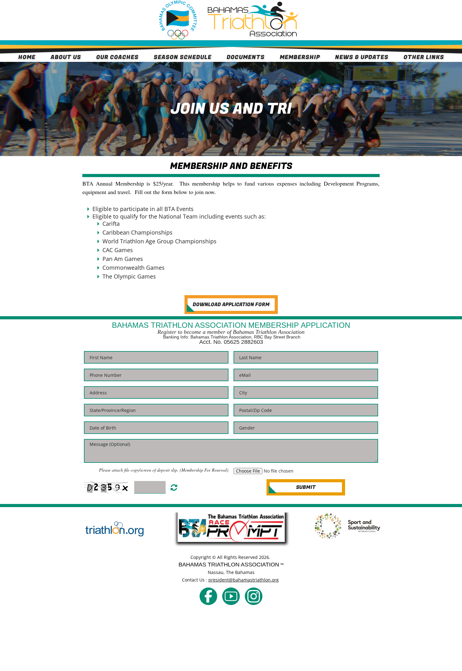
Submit (306, 487)
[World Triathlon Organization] (114, 529)
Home (27, 57)
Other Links (424, 57)
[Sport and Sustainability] (347, 525)
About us (66, 57)
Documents (246, 57)
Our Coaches (117, 57)
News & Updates (361, 57)
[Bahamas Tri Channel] (231, 596)
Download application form (231, 304)
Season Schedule (183, 57)
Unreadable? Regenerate (174, 487)
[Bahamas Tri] (208, 596)
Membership (300, 57)
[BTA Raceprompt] (231, 527)
